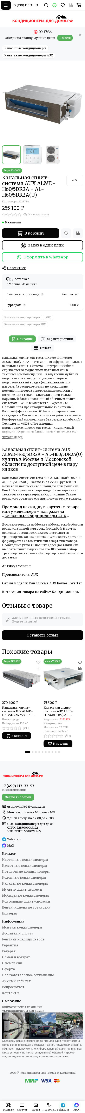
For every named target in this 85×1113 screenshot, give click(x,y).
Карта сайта (68, 1072)
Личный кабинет (16, 981)
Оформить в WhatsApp (46, 257)
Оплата (45, 348)
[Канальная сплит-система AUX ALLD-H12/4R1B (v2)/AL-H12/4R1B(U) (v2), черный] (63, 678)
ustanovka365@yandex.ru (26, 806)
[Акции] (54, 5)
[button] (27, 752)
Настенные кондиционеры (25, 860)
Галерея (8, 951)
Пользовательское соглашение (28, 975)
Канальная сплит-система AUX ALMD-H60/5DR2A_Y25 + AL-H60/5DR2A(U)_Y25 (18, 711)
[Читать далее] (12, 437)
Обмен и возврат (16, 957)
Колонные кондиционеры (24, 877)
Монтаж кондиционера (22, 927)
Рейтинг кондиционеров (23, 939)
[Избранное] (66, 233)
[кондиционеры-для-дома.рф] (42, 18)
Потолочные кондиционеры (26, 872)
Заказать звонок (18, 797)
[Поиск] (46, 5)
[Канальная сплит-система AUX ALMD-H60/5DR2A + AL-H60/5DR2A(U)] (42, 103)
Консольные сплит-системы (26, 901)
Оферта (8, 969)
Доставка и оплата (17, 933)
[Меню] (6, 5)
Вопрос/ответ (13, 987)
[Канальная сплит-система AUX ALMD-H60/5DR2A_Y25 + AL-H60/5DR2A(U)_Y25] (21, 678)
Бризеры (9, 913)
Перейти (65, 37)
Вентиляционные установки (26, 907)
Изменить (29, 284)
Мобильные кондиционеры (25, 895)
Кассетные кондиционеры (24, 866)
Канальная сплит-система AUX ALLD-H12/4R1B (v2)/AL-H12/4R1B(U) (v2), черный (62, 711)
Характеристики (60, 339)
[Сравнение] (78, 233)
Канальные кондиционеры (25, 48)
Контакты (10, 993)
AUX (48, 317)
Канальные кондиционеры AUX (28, 55)
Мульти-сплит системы (22, 889)
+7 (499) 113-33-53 (25, 5)
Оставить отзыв (43, 635)
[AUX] (75, 180)
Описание (25, 339)
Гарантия (10, 945)
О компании (12, 963)
